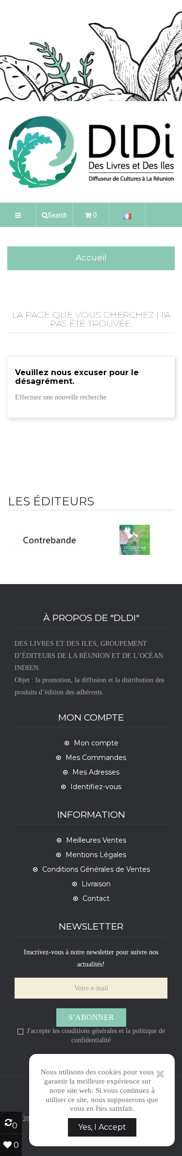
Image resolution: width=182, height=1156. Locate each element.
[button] (54, 215)
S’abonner (91, 1017)
